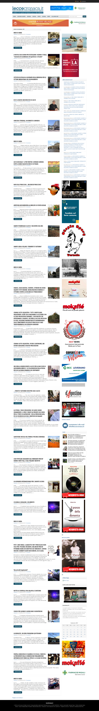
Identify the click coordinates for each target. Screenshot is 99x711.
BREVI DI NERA (18, 33)
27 (70, 636)
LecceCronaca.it (49, 703)
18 (63, 634)
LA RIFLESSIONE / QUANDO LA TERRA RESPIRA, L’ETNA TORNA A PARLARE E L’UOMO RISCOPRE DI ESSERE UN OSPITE (75, 119)
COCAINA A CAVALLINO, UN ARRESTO (24, 502)
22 (77, 634)
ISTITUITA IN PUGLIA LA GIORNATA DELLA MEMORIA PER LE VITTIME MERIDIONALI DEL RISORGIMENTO (30, 78)
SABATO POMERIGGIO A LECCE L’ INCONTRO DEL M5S (28, 226)
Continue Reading (17, 47)
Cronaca (29, 16)
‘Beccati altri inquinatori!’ (21, 570)
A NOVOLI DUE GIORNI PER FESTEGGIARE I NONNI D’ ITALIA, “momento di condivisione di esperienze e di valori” (30, 56)
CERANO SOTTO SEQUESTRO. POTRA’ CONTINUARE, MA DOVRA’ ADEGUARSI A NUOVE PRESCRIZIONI (29, 344)
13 (70, 632)
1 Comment (28, 101)
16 (81, 632)
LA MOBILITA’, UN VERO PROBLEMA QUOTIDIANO (27, 633)
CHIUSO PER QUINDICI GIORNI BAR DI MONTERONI (28, 611)
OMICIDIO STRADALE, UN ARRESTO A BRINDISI (27, 120)
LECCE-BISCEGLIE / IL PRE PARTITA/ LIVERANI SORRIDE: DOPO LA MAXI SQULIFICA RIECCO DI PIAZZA (29, 163)
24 (84, 634)
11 (63, 632)
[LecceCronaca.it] (27, 13)
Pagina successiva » (17, 697)
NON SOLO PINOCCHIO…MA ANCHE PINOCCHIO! (27, 184)
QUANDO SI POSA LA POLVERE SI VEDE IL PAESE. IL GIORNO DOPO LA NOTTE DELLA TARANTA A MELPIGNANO (74, 83)
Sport (48, 16)
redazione (15, 34)
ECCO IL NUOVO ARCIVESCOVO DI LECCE (25, 100)
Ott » (66, 638)
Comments (83, 1)
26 (67, 636)
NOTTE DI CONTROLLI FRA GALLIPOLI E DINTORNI (27, 591)
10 (84, 629)
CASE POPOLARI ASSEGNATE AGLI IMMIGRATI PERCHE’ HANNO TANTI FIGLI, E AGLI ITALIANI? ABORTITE (28, 460)
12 (67, 632)
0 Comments (28, 34)
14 (74, 632)
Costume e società (21, 16)
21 (74, 634)
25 (63, 636)
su (67, 82)
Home (14, 16)
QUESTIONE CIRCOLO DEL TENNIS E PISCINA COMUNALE (29, 437)
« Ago (63, 638)
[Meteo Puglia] (66, 580)
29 (77, 636)
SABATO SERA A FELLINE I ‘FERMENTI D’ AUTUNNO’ (28, 246)
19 (67, 634)
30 (81, 636)
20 (70, 634)
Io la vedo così (55, 16)
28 (74, 636)
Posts (77, 1)
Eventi (39, 16)
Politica (34, 16)
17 (84, 632)
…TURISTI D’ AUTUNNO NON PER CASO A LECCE (27, 391)
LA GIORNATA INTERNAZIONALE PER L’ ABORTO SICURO (29, 481)
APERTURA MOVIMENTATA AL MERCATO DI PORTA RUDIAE (30, 205)
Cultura (44, 16)
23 (81, 634)
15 (77, 632)
